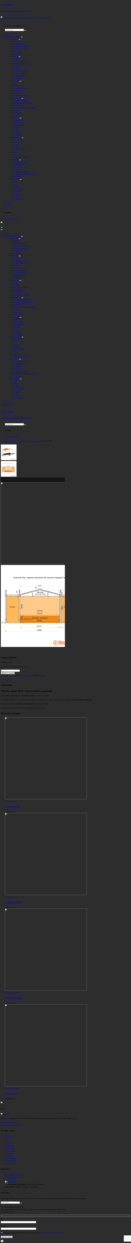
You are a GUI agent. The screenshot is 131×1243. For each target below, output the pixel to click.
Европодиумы (18, 90)
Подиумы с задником (20, 88)
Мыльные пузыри (19, 149)
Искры (15, 144)
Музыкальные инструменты (23, 103)
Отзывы (8, 203)
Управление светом (20, 71)
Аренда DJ (8, 1156)
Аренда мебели (10, 1163)
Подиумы (16, 85)
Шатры (15, 181)
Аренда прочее (14, 179)
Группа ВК (12, 1182)
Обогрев (16, 194)
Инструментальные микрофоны (24, 108)
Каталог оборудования (13, 36)
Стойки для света (19, 73)
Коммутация (17, 53)
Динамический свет (20, 61)
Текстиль (16, 186)
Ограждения (17, 191)
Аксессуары (17, 112)
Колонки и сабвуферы (20, 46)
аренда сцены (24, 675)
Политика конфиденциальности (12, 1207)
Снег (15, 154)
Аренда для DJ (14, 117)
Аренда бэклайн (10, 1161)
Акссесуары (17, 135)
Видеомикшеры (18, 164)
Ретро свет (16, 68)
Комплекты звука (19, 44)
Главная (7, 34)
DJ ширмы (16, 132)
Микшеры (16, 127)
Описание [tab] (8, 679)
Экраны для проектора (21, 171)
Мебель (15, 184)
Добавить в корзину (8, 673)
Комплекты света (19, 76)
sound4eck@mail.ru (8, 5)
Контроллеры (18, 122)
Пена (15, 152)
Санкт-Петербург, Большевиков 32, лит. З (16, 11)
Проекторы (17, 169)
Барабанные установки (21, 100)
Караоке (16, 41)
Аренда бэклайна (15, 98)
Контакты (8, 206)
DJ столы (16, 130)
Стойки (15, 110)
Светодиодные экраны (21, 162)
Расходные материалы (21, 157)
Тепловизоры (17, 199)
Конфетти (16, 147)
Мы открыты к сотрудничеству (12, 1125)
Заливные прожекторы (21, 63)
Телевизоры (17, 167)
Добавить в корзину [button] (12, 801)
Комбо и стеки (18, 105)
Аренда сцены (14, 81)
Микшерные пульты (20, 49)
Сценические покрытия (21, 95)
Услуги (7, 201)
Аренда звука (13, 39)
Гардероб (16, 196)
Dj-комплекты (18, 120)
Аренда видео (14, 159)
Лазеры (15, 66)
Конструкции (18, 93)
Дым (14, 142)
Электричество (18, 189)
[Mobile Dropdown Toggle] (19, 39)
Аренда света (13, 56)
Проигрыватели (18, 125)
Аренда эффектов (15, 137)
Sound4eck (43, 675)
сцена (32, 675)
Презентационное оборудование (24, 174)
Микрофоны (17, 51)
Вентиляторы (18, 140)
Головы (15, 58)
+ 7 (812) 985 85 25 (11, 218)
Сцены (15, 83)
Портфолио (9, 1143)
